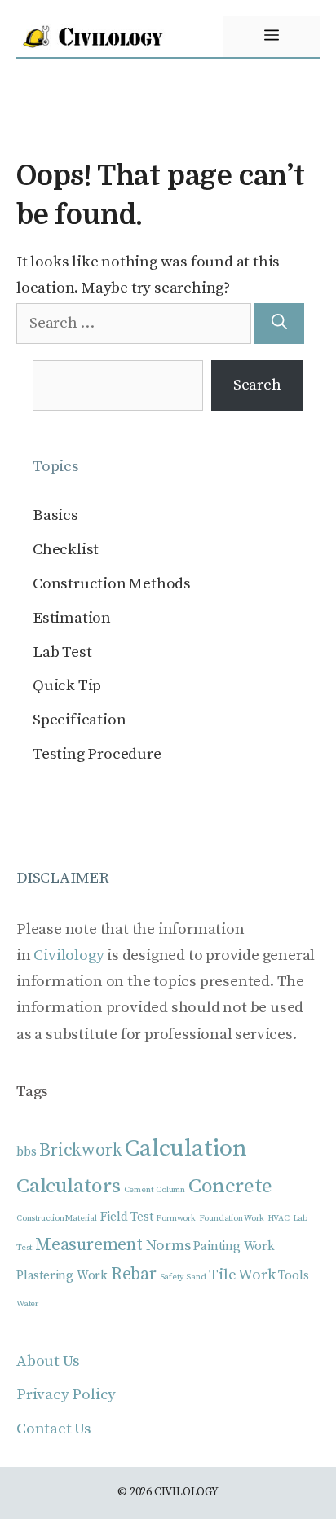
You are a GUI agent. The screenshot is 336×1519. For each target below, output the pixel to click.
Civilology (68, 955)
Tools (293, 1275)
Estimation (72, 618)
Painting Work (233, 1246)
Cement (138, 1189)
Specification (79, 720)
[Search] (279, 324)
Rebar (134, 1274)
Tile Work (242, 1275)
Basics (55, 515)
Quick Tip (67, 685)
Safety (171, 1277)
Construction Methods (112, 584)
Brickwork (80, 1150)
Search (257, 385)
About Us (47, 1361)
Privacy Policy (66, 1394)
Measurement (89, 1245)
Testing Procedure (97, 754)
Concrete (230, 1186)
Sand (196, 1277)
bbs (26, 1152)
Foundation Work (231, 1218)
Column (170, 1189)
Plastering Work (62, 1275)
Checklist (66, 549)
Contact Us (53, 1429)
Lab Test (62, 652)
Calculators (68, 1186)
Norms (168, 1245)
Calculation (186, 1149)
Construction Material (56, 1218)
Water (27, 1304)
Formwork (175, 1218)
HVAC (278, 1218)
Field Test (126, 1217)
